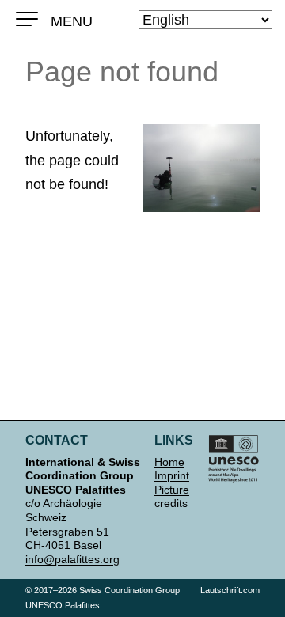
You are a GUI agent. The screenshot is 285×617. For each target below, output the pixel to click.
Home (169, 462)
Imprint (171, 475)
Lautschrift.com (230, 590)
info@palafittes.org (72, 559)
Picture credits (171, 496)
